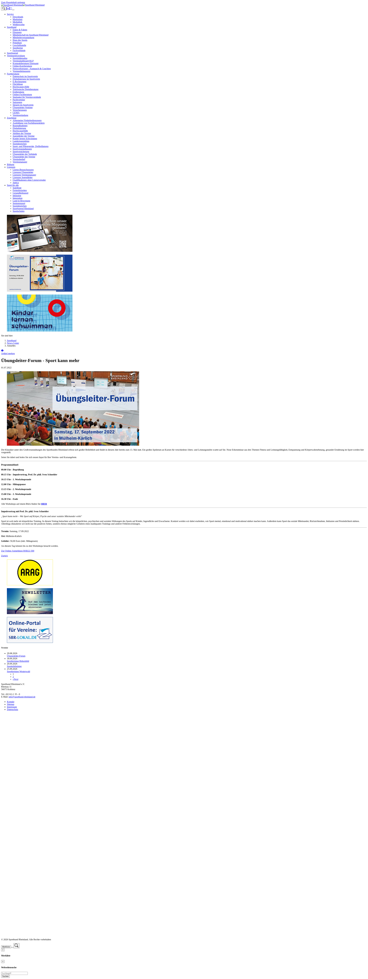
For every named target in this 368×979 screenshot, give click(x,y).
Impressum (12, 707)
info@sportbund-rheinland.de (22, 697)
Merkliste (6, 947)
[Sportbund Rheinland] (23, 5)
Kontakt (10, 701)
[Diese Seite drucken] (2, 351)
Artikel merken (8, 353)
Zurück (4, 555)
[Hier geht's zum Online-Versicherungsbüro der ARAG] (30, 584)
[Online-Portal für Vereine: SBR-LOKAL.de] (30, 642)
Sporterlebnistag (14, 666)
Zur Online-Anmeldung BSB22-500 (17, 551)
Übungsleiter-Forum (16, 656)
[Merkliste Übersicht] (11, 9)
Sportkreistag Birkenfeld (18, 661)
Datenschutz (12, 709)
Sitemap (10, 704)
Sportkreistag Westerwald (18, 671)
